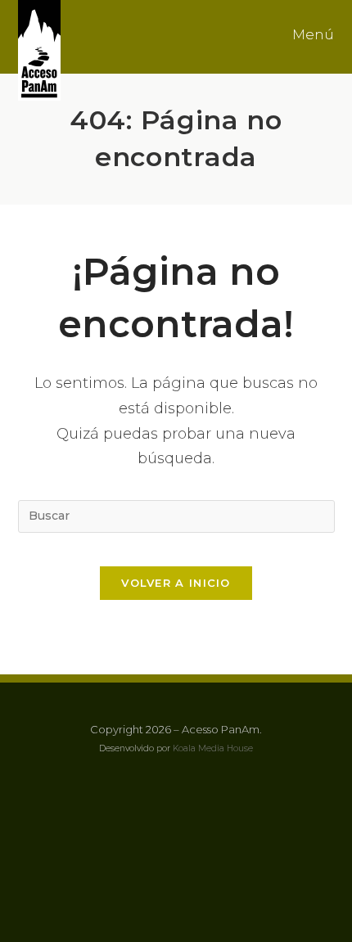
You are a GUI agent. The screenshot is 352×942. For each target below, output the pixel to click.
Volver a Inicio (176, 582)
